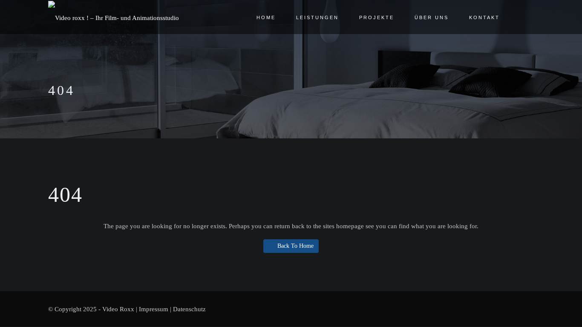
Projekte (376, 17)
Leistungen (317, 17)
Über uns (432, 17)
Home (266, 17)
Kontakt (484, 17)
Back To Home (295, 246)
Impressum (153, 309)
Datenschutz (189, 309)
